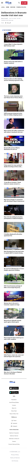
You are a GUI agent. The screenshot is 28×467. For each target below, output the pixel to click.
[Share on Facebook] (5, 23)
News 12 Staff (4, 18)
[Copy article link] (10, 23)
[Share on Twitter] (8, 23)
